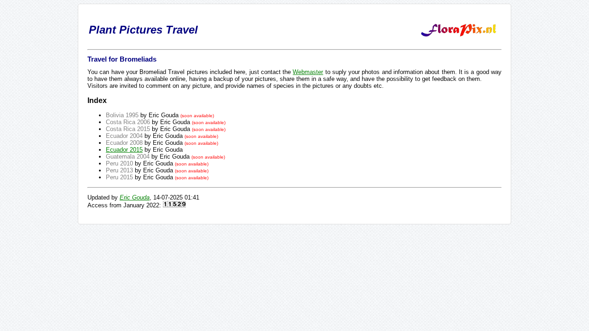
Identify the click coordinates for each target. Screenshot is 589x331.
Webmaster (308, 71)
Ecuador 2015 (124, 149)
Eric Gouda (135, 197)
